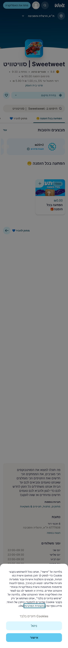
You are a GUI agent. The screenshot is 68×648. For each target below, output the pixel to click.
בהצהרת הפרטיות (34, 605)
